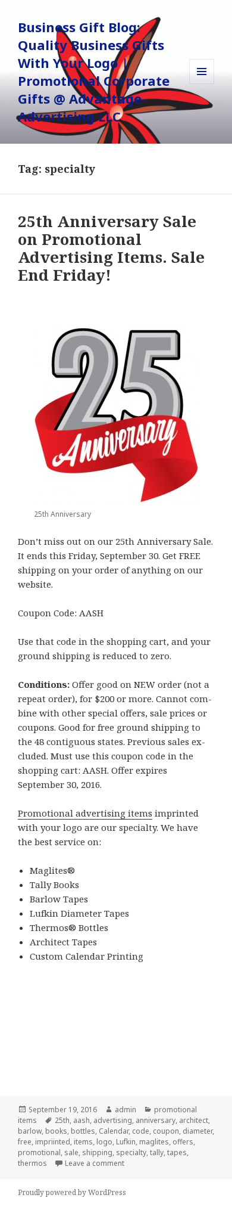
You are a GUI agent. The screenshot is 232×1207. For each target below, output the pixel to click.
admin (125, 1109)
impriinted (52, 1142)
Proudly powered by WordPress (72, 1192)
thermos (32, 1163)
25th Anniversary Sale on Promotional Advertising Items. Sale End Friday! (111, 248)
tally (157, 1152)
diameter (197, 1131)
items (83, 1142)
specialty (131, 1152)
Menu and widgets (202, 83)
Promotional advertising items (85, 813)
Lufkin (126, 1142)
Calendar (113, 1131)
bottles (83, 1131)
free (25, 1142)
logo (104, 1142)
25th (62, 1120)
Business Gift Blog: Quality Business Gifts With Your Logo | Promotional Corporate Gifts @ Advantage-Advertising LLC (94, 71)
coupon (166, 1131)
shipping (97, 1152)
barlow (30, 1131)
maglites (154, 1142)
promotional (39, 1152)
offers (183, 1142)
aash (81, 1120)
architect (193, 1120)
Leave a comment (94, 1163)
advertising (112, 1120)
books (56, 1131)
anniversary (155, 1120)
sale (71, 1152)
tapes (177, 1152)
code (140, 1131)
